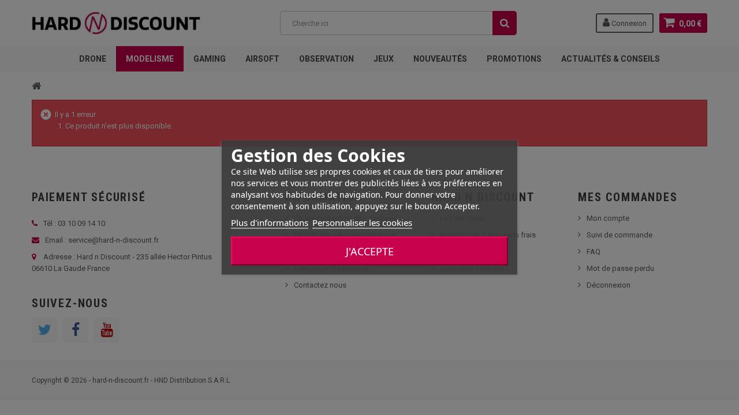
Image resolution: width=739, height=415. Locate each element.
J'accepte (370, 251)
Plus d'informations (269, 222)
